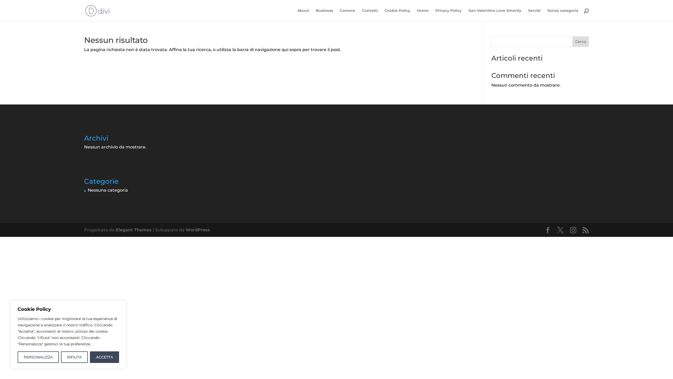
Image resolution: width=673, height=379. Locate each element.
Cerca (580, 41)
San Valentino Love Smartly (494, 11)
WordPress (198, 229)
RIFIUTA (74, 357)
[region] (68, 334)
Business (324, 11)
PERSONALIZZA (38, 357)
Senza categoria (562, 11)
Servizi (534, 11)
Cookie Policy (397, 11)
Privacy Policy (448, 11)
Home (423, 11)
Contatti (370, 11)
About (303, 11)
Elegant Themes (134, 229)
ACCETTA (104, 357)
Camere (347, 11)
